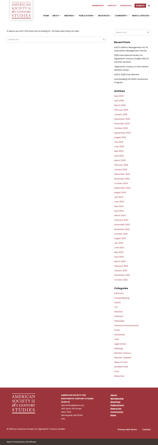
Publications (117, 405)
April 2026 (119, 100)
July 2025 (118, 142)
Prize (116, 371)
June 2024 (119, 201)
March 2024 (120, 215)
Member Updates (122, 357)
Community (116, 412)
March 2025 (120, 160)
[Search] (149, 6)
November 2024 (122, 178)
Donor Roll (126, 5)
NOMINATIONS (121, 366)
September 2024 (122, 187)
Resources (119, 376)
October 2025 (121, 128)
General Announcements (126, 325)
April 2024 (119, 210)
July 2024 (118, 197)
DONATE (140, 5)
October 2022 (121, 279)
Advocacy (119, 293)
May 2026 (118, 96)
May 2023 (118, 252)
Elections (118, 311)
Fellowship (119, 321)
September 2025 (122, 132)
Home (46, 15)
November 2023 (122, 229)
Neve (9, 441)
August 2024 (120, 192)
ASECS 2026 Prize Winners (126, 74)
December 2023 (122, 224)
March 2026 (120, 105)
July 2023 (118, 243)
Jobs (116, 339)
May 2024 (119, 206)
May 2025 (118, 151)
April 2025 (119, 155)
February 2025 (121, 165)
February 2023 (121, 266)
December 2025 (122, 119)
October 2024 (121, 183)
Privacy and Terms (127, 429)
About (113, 395)
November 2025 (122, 123)
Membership (98, 5)
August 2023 (120, 238)
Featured (118, 316)
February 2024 (121, 220)
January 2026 (120, 114)
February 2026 (121, 109)
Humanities (119, 334)
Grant (117, 330)
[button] (60, 15)
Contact (112, 5)
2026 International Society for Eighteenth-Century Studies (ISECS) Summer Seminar (131, 58)
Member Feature (122, 353)
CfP (116, 307)
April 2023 (119, 256)
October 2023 (121, 233)
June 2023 (119, 247)
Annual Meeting (121, 298)
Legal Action (120, 343)
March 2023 (120, 261)
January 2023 (120, 270)
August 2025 (120, 137)
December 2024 (122, 174)
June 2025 (119, 146)
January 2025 (120, 169)
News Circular (121, 362)
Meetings (118, 348)
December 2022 (122, 275)
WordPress (30, 441)
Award (117, 302)
